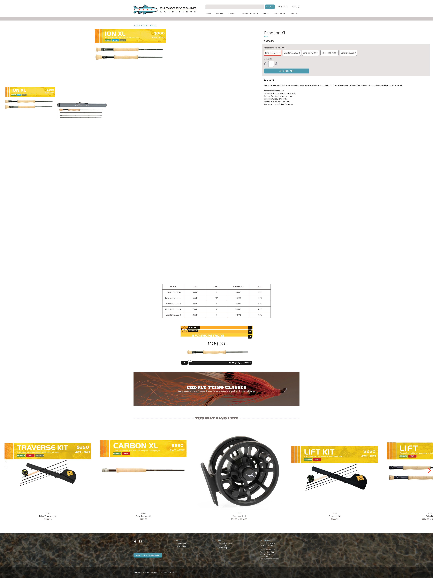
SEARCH (269, 7)
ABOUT (219, 13)
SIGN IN (281, 7)
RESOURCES (279, 13)
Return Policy (222, 545)
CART (294, 7)
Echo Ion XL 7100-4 (329, 53)
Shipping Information (225, 543)
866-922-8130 (181, 546)
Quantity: (268, 59)
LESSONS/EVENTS (249, 13)
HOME (137, 25)
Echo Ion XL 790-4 (310, 53)
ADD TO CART (286, 70)
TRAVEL (232, 13)
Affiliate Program (224, 547)
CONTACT (294, 13)
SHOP (208, 13)
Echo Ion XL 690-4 (272, 53)
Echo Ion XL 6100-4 (292, 53)
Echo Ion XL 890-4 (348, 53)
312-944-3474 (181, 543)
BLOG (265, 13)
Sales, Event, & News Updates (147, 555)
